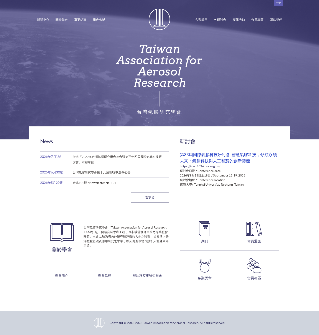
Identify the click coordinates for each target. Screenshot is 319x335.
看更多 (150, 197)
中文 (278, 3)
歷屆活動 (239, 19)
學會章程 (104, 275)
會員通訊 (254, 241)
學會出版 (99, 19)
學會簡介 (61, 275)
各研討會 (220, 19)
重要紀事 (80, 19)
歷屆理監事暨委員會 (147, 275)
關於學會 (62, 19)
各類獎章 (201, 19)
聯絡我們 (276, 19)
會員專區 (257, 19)
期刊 (204, 241)
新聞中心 (43, 19)
